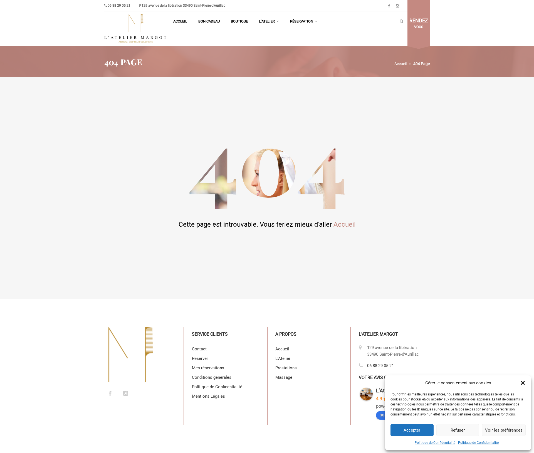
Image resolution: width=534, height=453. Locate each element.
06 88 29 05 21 (119, 6)
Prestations (286, 367)
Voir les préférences (504, 430)
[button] (523, 383)
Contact (199, 348)
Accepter (412, 430)
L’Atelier (267, 21)
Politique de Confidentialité (435, 443)
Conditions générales (211, 377)
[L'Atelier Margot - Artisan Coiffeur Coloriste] (136, 28)
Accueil (180, 21)
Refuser (458, 430)
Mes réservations (208, 367)
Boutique (239, 21)
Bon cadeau (209, 21)
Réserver (200, 358)
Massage (283, 377)
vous (418, 23)
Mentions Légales (209, 396)
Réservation (301, 21)
